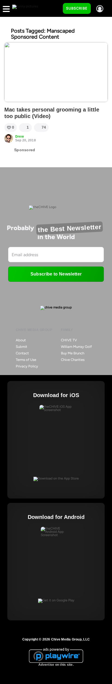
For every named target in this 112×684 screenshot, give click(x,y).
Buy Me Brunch (72, 353)
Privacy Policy (27, 366)
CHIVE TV (69, 340)
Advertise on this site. (56, 665)
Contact (22, 353)
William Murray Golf (76, 347)
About (21, 340)
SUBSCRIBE (77, 8)
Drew (19, 136)
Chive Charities (73, 360)
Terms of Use (26, 360)
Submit (21, 347)
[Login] (100, 8)
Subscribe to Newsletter (56, 274)
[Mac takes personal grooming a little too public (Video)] (56, 72)
